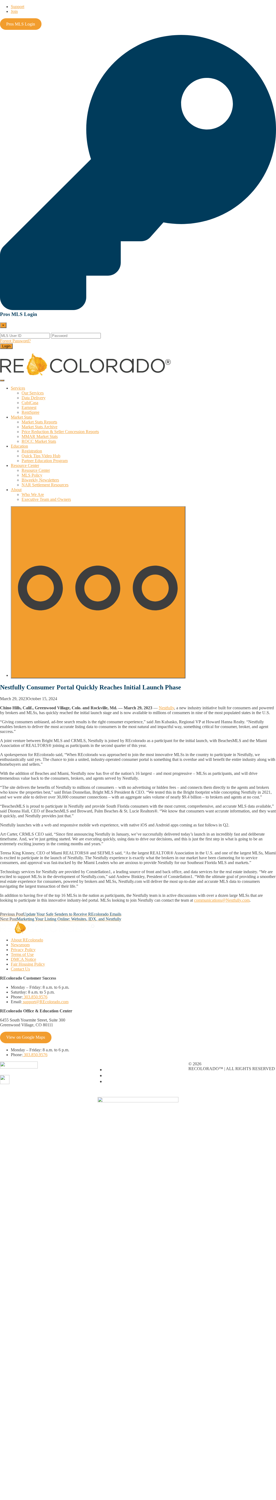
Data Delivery (34, 397)
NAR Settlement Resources (45, 485)
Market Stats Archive (39, 427)
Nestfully (166, 708)
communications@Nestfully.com (222, 900)
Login (6, 346)
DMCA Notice (23, 959)
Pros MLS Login (20, 24)
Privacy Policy (23, 949)
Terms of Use (22, 954)
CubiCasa (30, 402)
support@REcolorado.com (45, 1001)
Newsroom (20, 945)
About (16, 489)
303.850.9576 (35, 997)
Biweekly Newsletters (40, 480)
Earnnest (29, 407)
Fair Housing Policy (28, 964)
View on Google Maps (25, 1037)
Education (19, 446)
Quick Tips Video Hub (41, 456)
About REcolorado (27, 940)
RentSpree (30, 412)
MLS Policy (32, 475)
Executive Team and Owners (46, 499)
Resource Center (25, 465)
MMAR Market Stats (40, 436)
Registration (32, 451)
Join (14, 11)
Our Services (33, 393)
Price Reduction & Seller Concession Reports (60, 431)
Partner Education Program (45, 460)
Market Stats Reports (39, 422)
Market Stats (21, 417)
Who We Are (33, 494)
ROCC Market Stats (39, 441)
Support (17, 6)
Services (18, 388)
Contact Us (20, 969)
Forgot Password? (15, 341)
